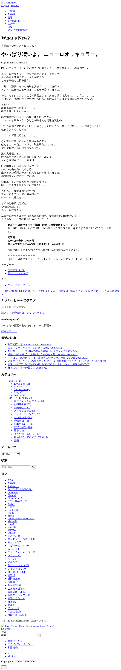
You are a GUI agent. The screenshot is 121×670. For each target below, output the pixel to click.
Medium (12, 656)
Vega (11, 532)
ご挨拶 (11, 11)
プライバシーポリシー (20, 644)
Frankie (13, 510)
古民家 (13, 582)
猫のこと (13, 608)
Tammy (12, 529)
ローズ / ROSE (17, 572)
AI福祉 (11, 14)
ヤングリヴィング (18, 273)
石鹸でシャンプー (19, 595)
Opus (11, 524)
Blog (10, 27)
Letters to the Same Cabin (21, 518)
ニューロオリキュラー (20, 285)
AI (10, 480)
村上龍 (12, 601)
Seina (12, 527)
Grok (11, 512)
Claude (12, 495)
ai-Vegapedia (14, 20)
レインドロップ (17, 568)
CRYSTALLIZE (16, 270)
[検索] (33, 467)
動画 (11, 605)
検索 (3, 635)
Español (15, 5)
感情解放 (14, 578)
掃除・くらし (16, 598)
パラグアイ (14, 555)
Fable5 (12, 507)
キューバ (14, 542)
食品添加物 (14, 585)
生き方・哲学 (16, 588)
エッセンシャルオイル (21, 539)
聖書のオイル (16, 592)
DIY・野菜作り (17, 501)
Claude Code (15, 498)
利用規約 (13, 647)
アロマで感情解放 (18, 29)
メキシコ (14, 562)
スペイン (13, 549)
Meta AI (12, 521)
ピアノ (12, 558)
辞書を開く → (9, 331)
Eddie (11, 504)
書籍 (10, 17)
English (5, 5)
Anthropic (13, 486)
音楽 (11, 575)
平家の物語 (14, 611)
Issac (11, 515)
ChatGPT (13, 492)
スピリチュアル (18, 545)
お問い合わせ (15, 641)
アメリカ (14, 535)
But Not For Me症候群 (20, 489)
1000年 (11, 23)
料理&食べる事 (17, 615)
